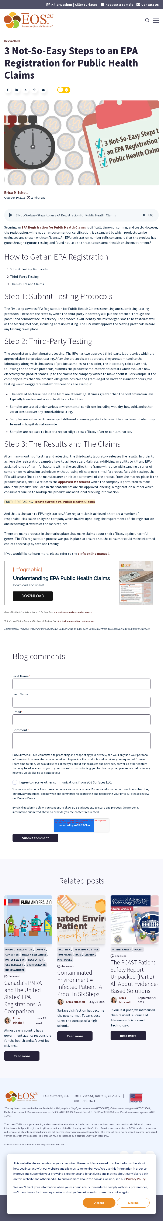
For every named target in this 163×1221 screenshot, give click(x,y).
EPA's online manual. (94, 553)
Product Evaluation (18, 949)
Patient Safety (14, 959)
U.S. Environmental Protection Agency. (73, 612)
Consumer (11, 954)
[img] (144, 215)
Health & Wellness (34, 954)
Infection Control (86, 949)
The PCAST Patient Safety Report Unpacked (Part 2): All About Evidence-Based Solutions (134, 976)
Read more (22, 1056)
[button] (10, 215)
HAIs (78, 954)
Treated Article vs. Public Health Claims (64, 502)
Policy (138, 949)
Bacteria (64, 949)
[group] (81, 215)
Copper (40, 949)
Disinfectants (36, 964)
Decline (133, 1202)
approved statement (74, 482)
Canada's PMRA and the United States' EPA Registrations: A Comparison (23, 997)
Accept (99, 1202)
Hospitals (65, 954)
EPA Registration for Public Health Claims (54, 227)
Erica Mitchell (16, 192)
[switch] (63, 90)
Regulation (12, 40)
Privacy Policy (135, 1179)
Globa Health (14, 964)
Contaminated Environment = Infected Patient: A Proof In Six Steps (79, 983)
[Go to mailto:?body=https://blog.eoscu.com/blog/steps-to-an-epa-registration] (43, 89)
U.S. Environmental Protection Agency (77, 621)
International (14, 969)
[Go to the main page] (29, 20)
